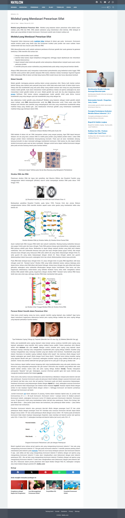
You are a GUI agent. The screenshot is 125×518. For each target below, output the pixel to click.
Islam (51, 7)
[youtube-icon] (105, 2)
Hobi (43, 7)
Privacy (71, 511)
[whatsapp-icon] (113, 2)
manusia (35, 451)
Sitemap (77, 511)
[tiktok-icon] (109, 2)
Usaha (69, 7)
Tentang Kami (49, 511)
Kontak (57, 511)
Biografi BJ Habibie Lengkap (97, 122)
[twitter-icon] (101, 2)
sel (25, 394)
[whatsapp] (59, 472)
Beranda (14, 7)
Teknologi (60, 7)
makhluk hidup (39, 41)
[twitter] (32, 472)
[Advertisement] (100, 40)
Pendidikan (34, 7)
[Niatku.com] (18, 2)
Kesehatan (23, 7)
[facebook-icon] (96, 2)
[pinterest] (45, 472)
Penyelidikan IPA (51, 491)
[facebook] (18, 472)
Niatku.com (65, 515)
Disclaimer (64, 511)
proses (13, 94)
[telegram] (73, 472)
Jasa (75, 7)
